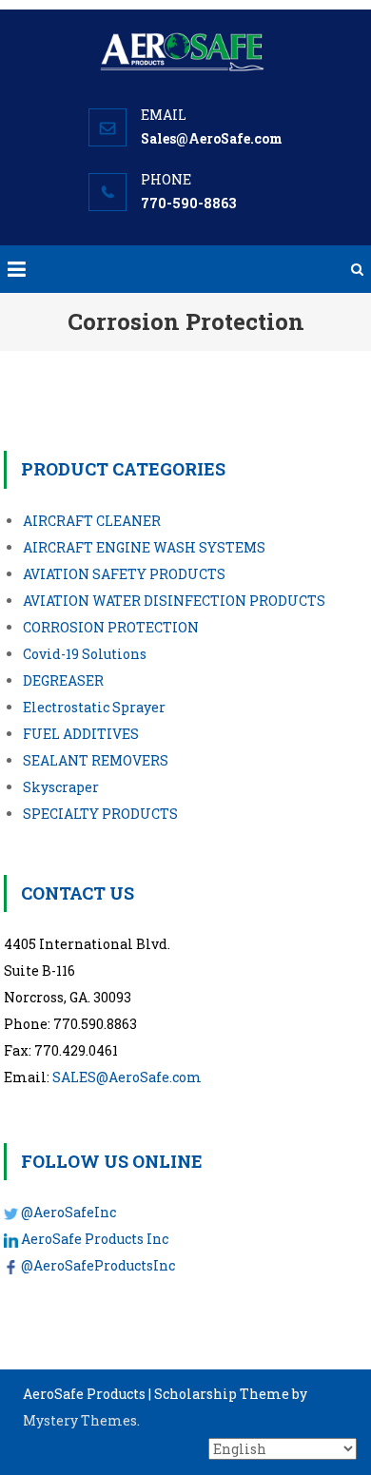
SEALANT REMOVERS (95, 760)
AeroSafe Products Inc (94, 1239)
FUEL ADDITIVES (81, 734)
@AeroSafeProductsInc (98, 1265)
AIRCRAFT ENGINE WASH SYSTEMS (144, 547)
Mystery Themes (80, 1420)
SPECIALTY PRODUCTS (100, 814)
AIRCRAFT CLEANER (92, 521)
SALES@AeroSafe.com (127, 1077)
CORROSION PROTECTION (111, 627)
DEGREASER (63, 680)
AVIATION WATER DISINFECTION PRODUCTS (174, 601)
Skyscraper (61, 787)
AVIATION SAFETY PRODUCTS (124, 574)
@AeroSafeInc (68, 1212)
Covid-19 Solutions (84, 654)
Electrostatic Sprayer (94, 707)
